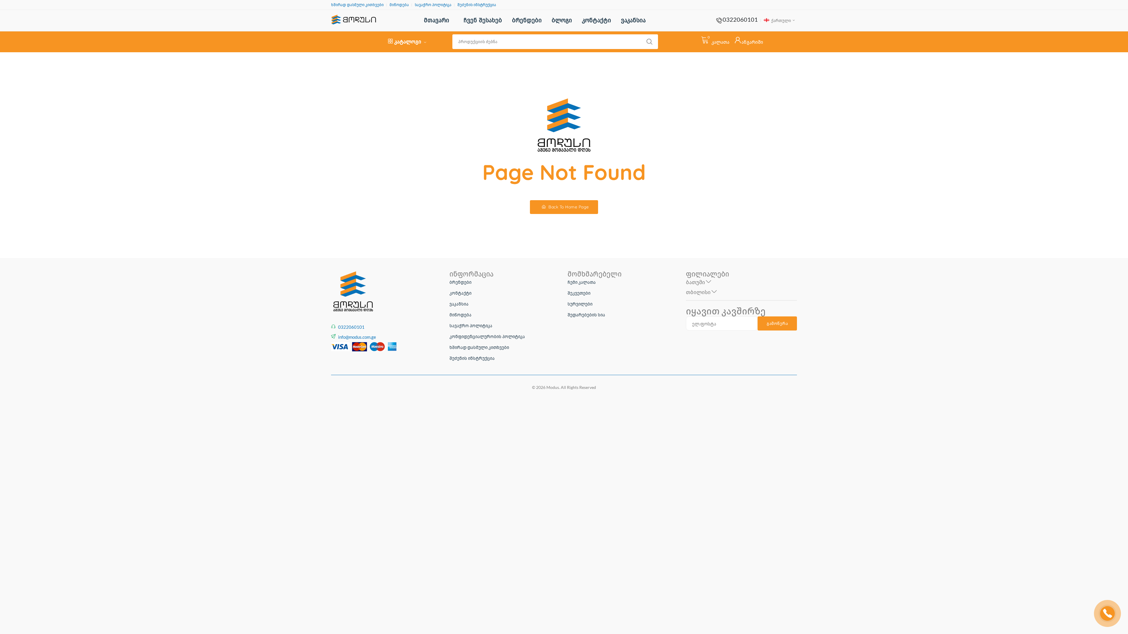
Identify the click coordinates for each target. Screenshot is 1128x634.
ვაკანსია (633, 20)
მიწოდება (399, 5)
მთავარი (436, 20)
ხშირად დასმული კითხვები (357, 5)
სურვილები (580, 303)
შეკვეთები (579, 293)
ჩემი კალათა (582, 282)
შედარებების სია (586, 314)
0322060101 (740, 19)
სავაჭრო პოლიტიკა (433, 5)
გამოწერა (777, 323)
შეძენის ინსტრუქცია (476, 5)
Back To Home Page (568, 207)
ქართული (780, 20)
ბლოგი (562, 20)
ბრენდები (527, 20)
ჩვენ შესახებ (483, 20)
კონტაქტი (596, 20)
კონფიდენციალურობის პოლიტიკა (487, 336)
